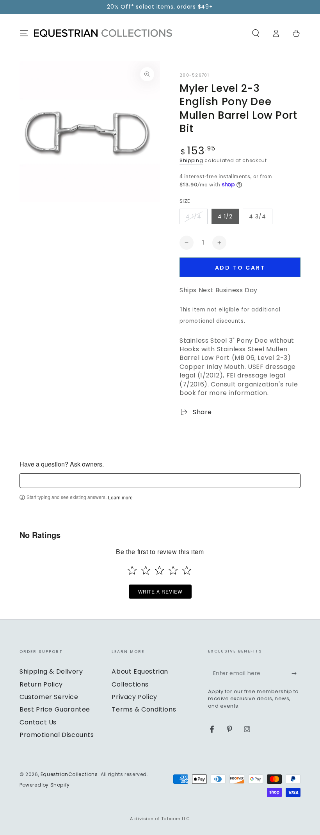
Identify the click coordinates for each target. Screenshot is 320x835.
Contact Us (38, 722)
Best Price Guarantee (55, 709)
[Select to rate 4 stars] (173, 570)
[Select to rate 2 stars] (146, 570)
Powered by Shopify (45, 785)
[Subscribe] (296, 673)
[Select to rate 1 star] (132, 570)
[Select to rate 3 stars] (159, 570)
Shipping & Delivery (51, 671)
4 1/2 (225, 216)
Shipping (191, 160)
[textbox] (160, 480)
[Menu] (24, 33)
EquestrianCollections (69, 774)
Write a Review (160, 591)
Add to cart (240, 268)
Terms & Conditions (144, 709)
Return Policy (41, 684)
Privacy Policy (134, 696)
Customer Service (49, 696)
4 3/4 (257, 216)
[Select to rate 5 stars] (187, 570)
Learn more (120, 497)
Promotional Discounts (57, 734)
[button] (255, 33)
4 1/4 (193, 216)
